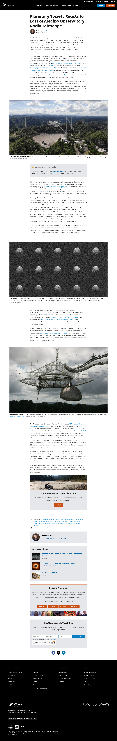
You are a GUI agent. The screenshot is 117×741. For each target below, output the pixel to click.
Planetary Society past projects (66, 521)
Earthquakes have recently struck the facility (57, 320)
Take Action (66, 5)
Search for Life (60, 523)
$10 (53, 606)
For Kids (10, 685)
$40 (74, 606)
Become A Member (64, 678)
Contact (61, 682)
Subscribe (78, 636)
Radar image (51, 523)
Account (98, 2)
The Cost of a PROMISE (50, 573)
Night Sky (10, 678)
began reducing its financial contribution (65, 317)
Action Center (62, 672)
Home (44, 528)
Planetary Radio (58, 171)
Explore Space (52, 5)
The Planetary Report (40, 688)
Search (112, 2)
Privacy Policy (52, 639)
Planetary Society (51, 521)
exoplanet (49, 65)
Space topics (80, 523)
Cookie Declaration (13, 734)
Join (101, 5)
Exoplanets (66, 520)
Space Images (37, 678)
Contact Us (23, 719)
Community (89, 2)
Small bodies (72, 523)
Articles (49, 528)
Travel (86, 682)
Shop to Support (89, 678)
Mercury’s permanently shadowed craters (45, 68)
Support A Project (89, 675)
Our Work (40, 5)
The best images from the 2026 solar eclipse (58, 563)
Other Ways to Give (90, 685)
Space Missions (13, 675)
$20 (63, 606)
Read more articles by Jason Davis (54, 539)
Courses (35, 685)
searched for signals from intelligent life (57, 75)
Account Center (13, 719)
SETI (66, 523)
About (76, 5)
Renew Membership (90, 672)
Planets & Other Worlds (15, 672)
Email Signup (62, 675)
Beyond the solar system (55, 520)
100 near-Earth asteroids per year (55, 187)
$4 (42, 606)
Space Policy (12, 682)
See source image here (16, 416)
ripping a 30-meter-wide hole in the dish (53, 333)
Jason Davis (48, 535)
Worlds (36, 525)
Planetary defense (39, 521)
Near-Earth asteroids (77, 520)
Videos (35, 682)
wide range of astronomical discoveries (66, 63)
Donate (111, 5)
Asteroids (44, 520)
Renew (106, 2)
